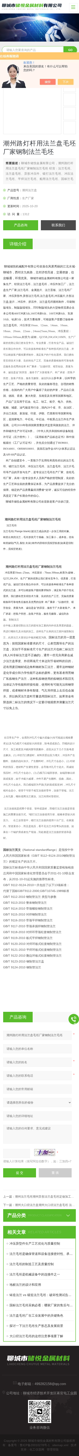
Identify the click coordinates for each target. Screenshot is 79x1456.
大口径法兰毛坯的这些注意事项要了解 (36, 1336)
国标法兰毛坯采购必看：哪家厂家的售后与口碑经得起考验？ (41, 1305)
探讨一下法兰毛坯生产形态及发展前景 (36, 1326)
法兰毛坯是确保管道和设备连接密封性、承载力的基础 (41, 1254)
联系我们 (58, 225)
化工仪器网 (36, 1449)
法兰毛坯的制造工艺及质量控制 (31, 1264)
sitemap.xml (60, 1445)
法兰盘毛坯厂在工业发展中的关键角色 (36, 1315)
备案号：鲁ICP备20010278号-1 (29, 1445)
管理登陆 (53, 1449)
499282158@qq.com (50, 1384)
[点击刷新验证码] (44, 1152)
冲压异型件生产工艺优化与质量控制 (34, 1243)
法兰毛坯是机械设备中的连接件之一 (34, 1274)
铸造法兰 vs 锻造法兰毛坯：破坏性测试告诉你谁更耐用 (41, 1295)
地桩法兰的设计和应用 (25, 1284)
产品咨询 (20, 225)
